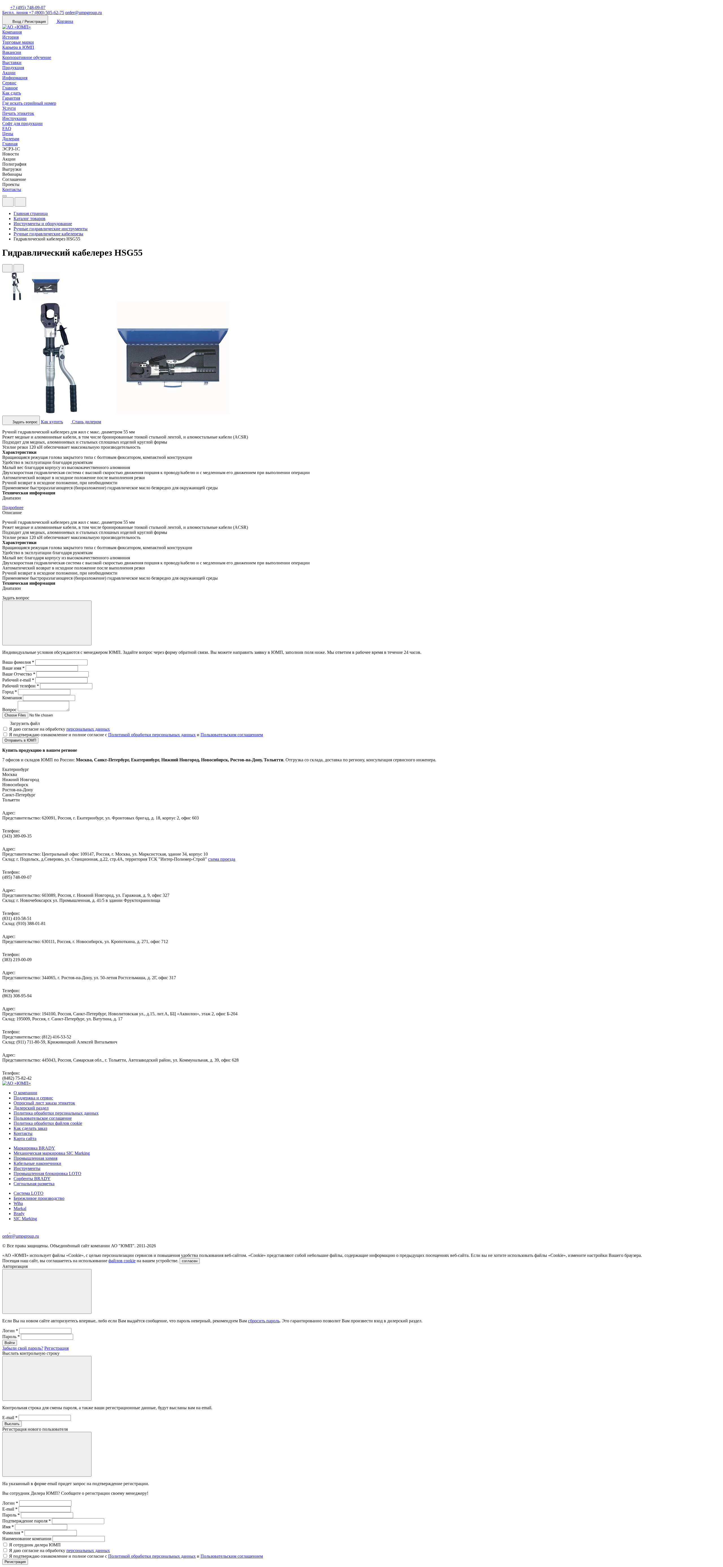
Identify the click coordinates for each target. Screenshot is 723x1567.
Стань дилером (86, 421)
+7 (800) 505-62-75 (33, 12)
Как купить (52, 421)
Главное (10, 88)
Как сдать (11, 93)
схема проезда (221, 859)
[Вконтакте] (13, 1231)
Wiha (18, 1203)
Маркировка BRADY (34, 1148)
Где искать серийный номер (29, 103)
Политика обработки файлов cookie (48, 1123)
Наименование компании (26, 1538)
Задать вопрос (24, 422)
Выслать (12, 1424)
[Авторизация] (8, 202)
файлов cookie (122, 1260)
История (10, 37)
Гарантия (11, 98)
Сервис (9, 82)
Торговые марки (18, 42)
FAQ (6, 128)
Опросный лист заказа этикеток (44, 1103)
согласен (189, 1261)
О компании (25, 1092)
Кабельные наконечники (37, 1163)
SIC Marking (25, 1218)
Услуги (9, 108)
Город (9, 691)
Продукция (13, 67)
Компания (12, 32)
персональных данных (88, 729)
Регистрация (56, 1348)
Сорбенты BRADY (32, 1178)
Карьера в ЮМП (18, 47)
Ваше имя (13, 668)
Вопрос (9, 709)
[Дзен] (6, 1231)
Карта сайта (25, 1138)
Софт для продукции (22, 123)
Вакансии (11, 52)
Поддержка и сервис (33, 1097)
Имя (8, 1526)
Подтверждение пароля (26, 1520)
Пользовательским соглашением (232, 734)
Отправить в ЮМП (20, 740)
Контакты (11, 189)
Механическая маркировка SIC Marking (52, 1153)
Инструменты (27, 1168)
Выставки (11, 62)
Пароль (11, 1336)
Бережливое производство (39, 1198)
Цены (7, 133)
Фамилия (12, 1532)
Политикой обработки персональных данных (152, 734)
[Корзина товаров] (30, 203)
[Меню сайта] (20, 202)
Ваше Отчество (18, 674)
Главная (10, 143)
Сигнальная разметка (34, 1183)
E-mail (10, 1417)
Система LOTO (28, 1193)
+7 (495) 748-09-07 (27, 7)
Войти (10, 1343)
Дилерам (10, 138)
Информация (14, 77)
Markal (20, 1208)
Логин (10, 1330)
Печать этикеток (18, 113)
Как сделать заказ (30, 1128)
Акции (9, 72)
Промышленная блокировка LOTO (47, 1173)
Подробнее (12, 507)
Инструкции (14, 118)
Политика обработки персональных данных (56, 1113)
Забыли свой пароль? (22, 1348)
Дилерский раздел (31, 1108)
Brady (19, 1213)
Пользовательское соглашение (43, 1118)
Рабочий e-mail (18, 680)
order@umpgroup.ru (83, 12)
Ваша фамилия (18, 662)
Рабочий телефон (20, 685)
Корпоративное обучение (26, 57)
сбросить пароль (264, 1320)
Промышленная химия (35, 1158)
